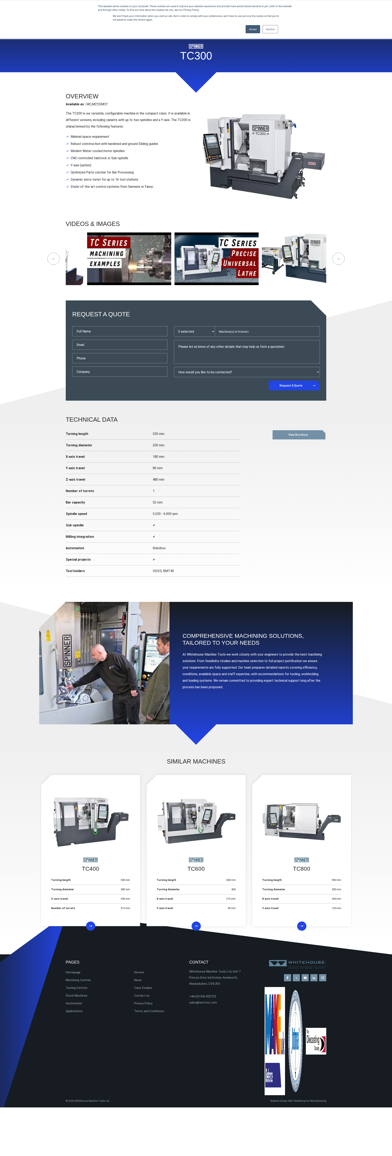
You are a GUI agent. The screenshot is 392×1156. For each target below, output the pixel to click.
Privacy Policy (143, 1003)
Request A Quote (291, 385)
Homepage (73, 972)
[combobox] (267, 331)
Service (139, 972)
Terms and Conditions (149, 1011)
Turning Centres (76, 988)
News (138, 980)
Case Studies (143, 988)
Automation (74, 1003)
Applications (74, 1011)
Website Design (278, 1100)
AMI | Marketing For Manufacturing (307, 1100)
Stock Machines (76, 995)
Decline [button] (270, 29)
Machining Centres (78, 980)
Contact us (141, 995)
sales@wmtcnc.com (203, 1002)
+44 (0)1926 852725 (202, 996)
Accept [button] (253, 29)
